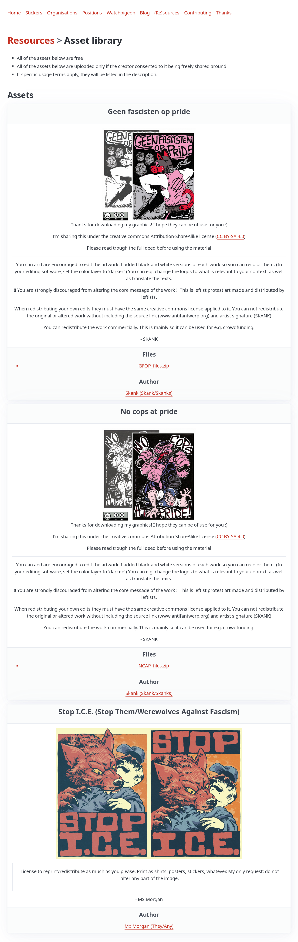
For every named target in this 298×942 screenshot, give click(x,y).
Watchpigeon (121, 13)
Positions (92, 13)
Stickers (33, 13)
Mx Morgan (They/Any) (149, 926)
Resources (31, 40)
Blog (145, 13)
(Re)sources (166, 13)
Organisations (62, 13)
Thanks (224, 13)
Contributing (197, 13)
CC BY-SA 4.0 (230, 236)
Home (14, 13)
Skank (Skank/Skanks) (149, 393)
